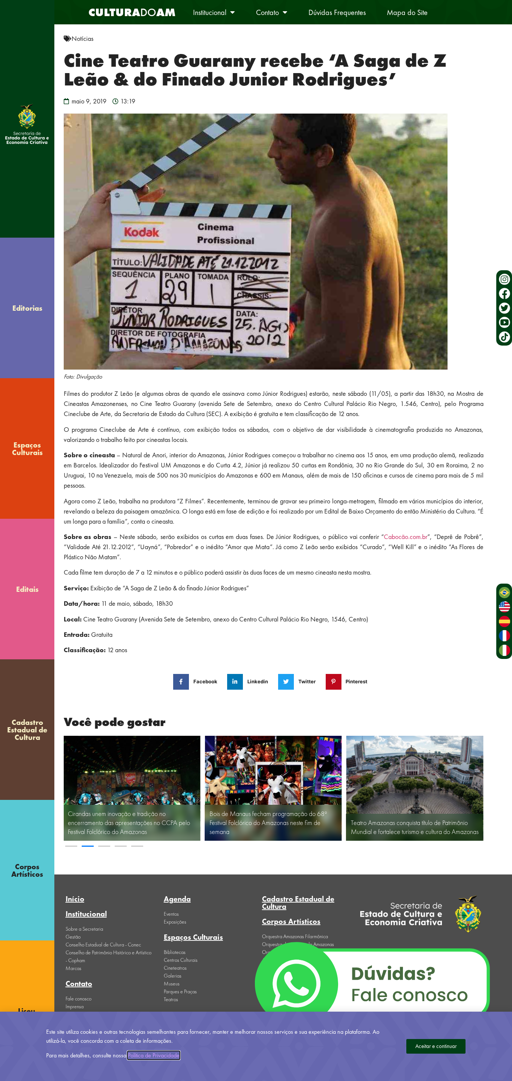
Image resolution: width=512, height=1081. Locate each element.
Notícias (82, 38)
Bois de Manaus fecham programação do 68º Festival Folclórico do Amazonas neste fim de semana (268, 822)
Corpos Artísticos (27, 870)
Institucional (209, 12)
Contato (267, 12)
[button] (71, 846)
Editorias (27, 308)
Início (75, 899)
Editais (27, 589)
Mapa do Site (407, 12)
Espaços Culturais (27, 448)
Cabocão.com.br (405, 536)
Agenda (177, 899)
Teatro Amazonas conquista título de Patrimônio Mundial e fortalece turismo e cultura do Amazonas (415, 827)
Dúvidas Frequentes (337, 12)
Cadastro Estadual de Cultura (27, 729)
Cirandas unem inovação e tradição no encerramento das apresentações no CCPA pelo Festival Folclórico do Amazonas (129, 822)
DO (131, 12)
